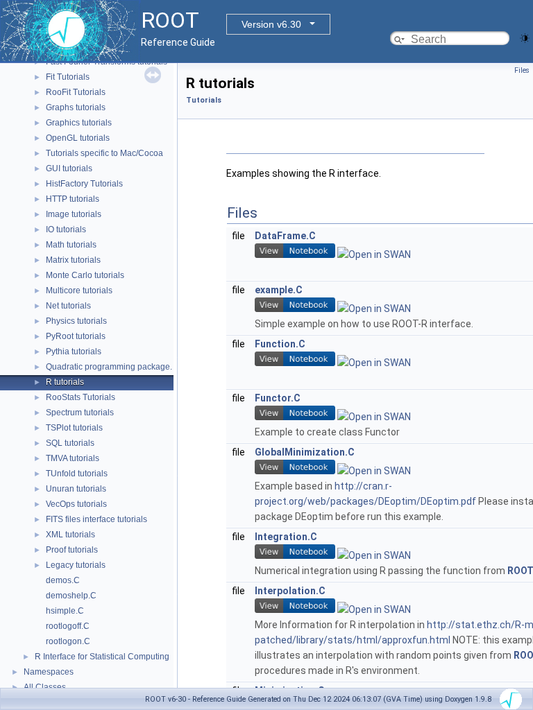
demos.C (63, 580)
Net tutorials (68, 306)
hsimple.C (65, 611)
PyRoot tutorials (75, 336)
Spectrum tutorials (80, 412)
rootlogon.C (68, 641)
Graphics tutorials (79, 123)
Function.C (280, 343)
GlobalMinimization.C (305, 452)
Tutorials (203, 100)
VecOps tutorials (76, 504)
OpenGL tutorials (78, 138)
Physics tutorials (76, 321)
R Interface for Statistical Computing (102, 656)
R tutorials (65, 382)
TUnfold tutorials (77, 473)
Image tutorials (73, 214)
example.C (279, 289)
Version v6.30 (271, 24)
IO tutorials (66, 229)
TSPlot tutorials (74, 428)
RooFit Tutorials (75, 92)
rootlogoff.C (68, 626)
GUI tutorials (69, 168)
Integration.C (286, 536)
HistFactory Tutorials (84, 184)
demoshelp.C (71, 595)
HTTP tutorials (72, 199)
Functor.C (278, 398)
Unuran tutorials (76, 489)
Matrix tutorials (73, 260)
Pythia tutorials (73, 351)
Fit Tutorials (68, 77)
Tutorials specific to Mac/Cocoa (104, 153)
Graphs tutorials (75, 107)
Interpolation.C (290, 590)
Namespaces (49, 672)
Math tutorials (71, 245)
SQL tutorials (70, 443)
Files (522, 70)
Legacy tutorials (75, 565)
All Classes (45, 687)
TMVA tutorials (72, 458)
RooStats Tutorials (80, 397)
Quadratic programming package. (109, 367)
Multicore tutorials (79, 290)
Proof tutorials (72, 550)
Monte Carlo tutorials (85, 275)
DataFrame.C (285, 235)
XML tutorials (70, 534)
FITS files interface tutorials (96, 519)
